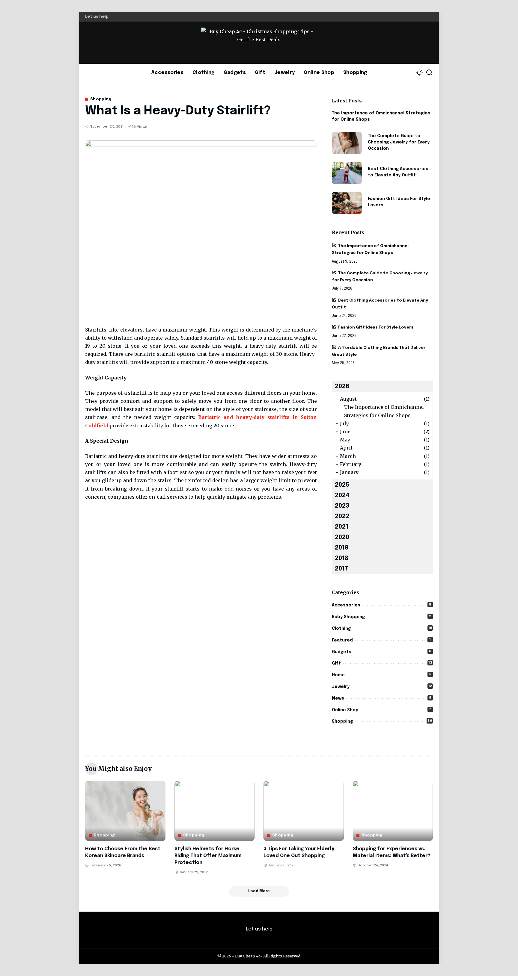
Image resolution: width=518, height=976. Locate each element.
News (338, 698)
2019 (341, 548)
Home (338, 675)
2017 (341, 569)
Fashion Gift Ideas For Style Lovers (375, 327)
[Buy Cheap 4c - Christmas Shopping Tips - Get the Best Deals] (259, 43)
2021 (341, 527)
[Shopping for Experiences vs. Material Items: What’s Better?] (393, 811)
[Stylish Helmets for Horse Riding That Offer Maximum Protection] (214, 811)
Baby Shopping (348, 617)
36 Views (139, 127)
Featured (342, 640)
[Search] (429, 73)
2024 (342, 495)
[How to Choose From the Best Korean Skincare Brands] (125, 811)
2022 (342, 516)
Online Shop (345, 710)
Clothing (341, 629)
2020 (342, 537)
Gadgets (341, 652)
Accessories (346, 605)
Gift (336, 663)
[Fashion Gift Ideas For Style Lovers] (347, 203)
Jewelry (341, 687)
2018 (341, 558)
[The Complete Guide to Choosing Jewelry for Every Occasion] (347, 143)
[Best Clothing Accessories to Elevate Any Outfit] (347, 173)
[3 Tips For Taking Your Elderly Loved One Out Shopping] (303, 811)
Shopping (101, 99)
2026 (342, 386)
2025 (342, 485)
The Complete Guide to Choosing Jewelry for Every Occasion (399, 142)
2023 (342, 506)
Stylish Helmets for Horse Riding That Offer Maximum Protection (208, 855)
